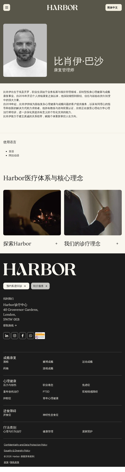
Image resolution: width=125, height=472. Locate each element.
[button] (113, 7)
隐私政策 (14, 462)
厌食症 (7, 415)
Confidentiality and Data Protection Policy (25, 444)
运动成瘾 (87, 361)
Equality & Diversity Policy (17, 450)
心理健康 (9, 381)
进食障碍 (9, 411)
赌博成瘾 (48, 361)
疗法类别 (9, 427)
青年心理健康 (50, 398)
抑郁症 (7, 398)
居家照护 (87, 431)
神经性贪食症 (50, 415)
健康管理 (48, 431)
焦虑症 (86, 385)
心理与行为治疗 (12, 431)
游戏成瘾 (48, 368)
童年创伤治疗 (11, 391)
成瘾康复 (9, 358)
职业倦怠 (48, 385)
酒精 (5, 361)
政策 (6, 462)
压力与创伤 (9, 385)
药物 (5, 368)
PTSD (46, 391)
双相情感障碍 (90, 391)
